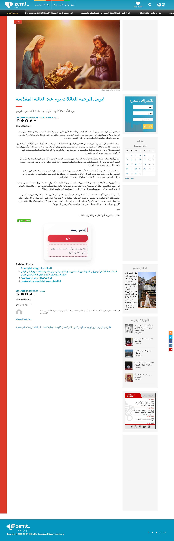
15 (131, 164)
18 (145, 164)
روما (48, 5)
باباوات (17, 22)
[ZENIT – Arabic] (19, 5)
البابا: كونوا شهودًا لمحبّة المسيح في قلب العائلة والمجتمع (87, 13)
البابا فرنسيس (40, 5)
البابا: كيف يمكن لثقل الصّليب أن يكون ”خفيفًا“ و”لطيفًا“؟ (144, 364)
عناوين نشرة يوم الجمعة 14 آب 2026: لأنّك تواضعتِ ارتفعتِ (29, 13)
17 (140, 164)
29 (131, 173)
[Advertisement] (140, 55)
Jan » (132, 179)
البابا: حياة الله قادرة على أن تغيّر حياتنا (144, 340)
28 (127, 173)
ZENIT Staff (45, 117)
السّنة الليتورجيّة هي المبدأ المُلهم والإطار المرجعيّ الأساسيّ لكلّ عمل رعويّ (131, 296)
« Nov (127, 179)
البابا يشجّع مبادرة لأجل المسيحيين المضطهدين (41, 281)
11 (145, 160)
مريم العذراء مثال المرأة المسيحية (143, 376)
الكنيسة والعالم (58, 5)
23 (136, 169)
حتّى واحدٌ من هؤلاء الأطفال (132, 13)
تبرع (72, 5)
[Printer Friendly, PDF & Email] (24, 220)
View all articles (23, 319)
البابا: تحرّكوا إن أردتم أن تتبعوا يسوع (36, 278)
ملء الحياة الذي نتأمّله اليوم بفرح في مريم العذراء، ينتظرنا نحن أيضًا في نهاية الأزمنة (131, 278)
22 (131, 169)
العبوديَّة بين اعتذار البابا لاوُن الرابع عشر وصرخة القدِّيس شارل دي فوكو (144, 328)
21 (127, 169)
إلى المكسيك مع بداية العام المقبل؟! (36, 268)
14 (127, 164)
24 (140, 169)
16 (136, 164)
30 (136, 173)
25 (145, 169)
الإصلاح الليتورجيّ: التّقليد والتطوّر (143, 352)
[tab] (132, 395)
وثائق (67, 5)
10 (140, 160)
